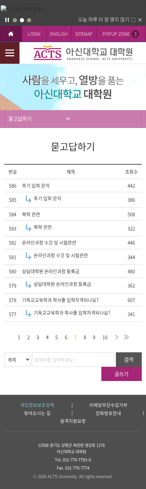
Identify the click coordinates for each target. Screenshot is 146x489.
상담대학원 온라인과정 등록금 (50, 271)
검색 (128, 359)
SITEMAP (83, 33)
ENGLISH (59, 33)
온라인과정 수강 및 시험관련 (49, 242)
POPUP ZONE (119, 33)
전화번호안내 (108, 413)
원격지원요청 (73, 421)
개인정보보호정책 (37, 405)
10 (104, 337)
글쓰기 (121, 374)
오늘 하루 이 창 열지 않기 (103, 19)
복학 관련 (31, 214)
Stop (7, 19)
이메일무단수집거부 (108, 405)
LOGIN (34, 33)
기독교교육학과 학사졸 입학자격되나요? (60, 299)
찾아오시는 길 (37, 413)
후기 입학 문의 (36, 185)
